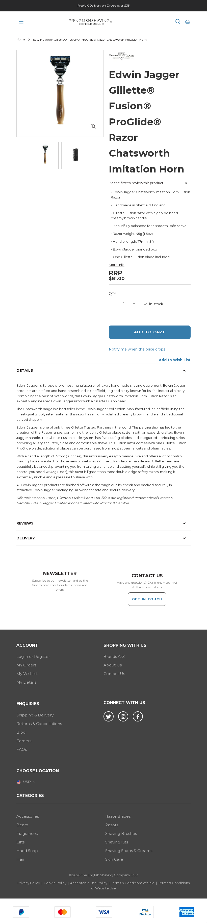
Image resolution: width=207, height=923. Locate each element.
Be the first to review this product (136, 183)
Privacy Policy (28, 883)
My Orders (26, 665)
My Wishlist (27, 673)
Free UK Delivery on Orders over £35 (103, 5)
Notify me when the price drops (137, 349)
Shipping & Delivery (35, 715)
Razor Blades (118, 816)
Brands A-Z (114, 656)
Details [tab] (24, 370)
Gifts (20, 842)
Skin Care (114, 859)
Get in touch (147, 599)
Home (20, 39)
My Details (26, 682)
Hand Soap (27, 850)
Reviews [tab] (25, 523)
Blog (20, 732)
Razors (111, 824)
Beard (22, 824)
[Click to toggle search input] (178, 22)
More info (116, 265)
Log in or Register (33, 656)
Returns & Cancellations (39, 723)
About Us (113, 665)
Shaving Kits (116, 842)
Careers (23, 740)
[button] (93, 126)
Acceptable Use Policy (88, 883)
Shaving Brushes (121, 833)
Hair (20, 859)
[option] (103, 5)
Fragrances (27, 833)
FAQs (21, 749)
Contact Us (114, 673)
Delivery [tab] (25, 538)
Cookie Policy (55, 883)
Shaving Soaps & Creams (128, 850)
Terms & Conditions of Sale (132, 883)
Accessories (27, 816)
